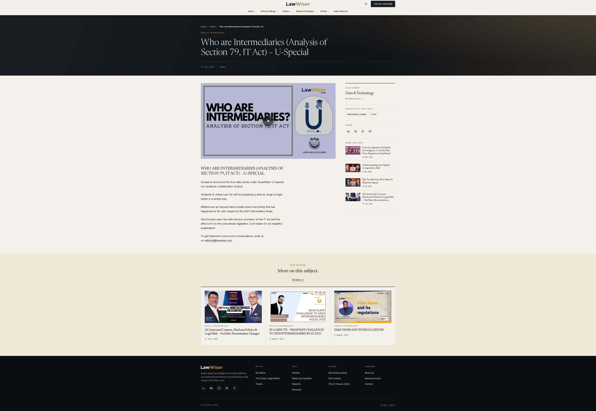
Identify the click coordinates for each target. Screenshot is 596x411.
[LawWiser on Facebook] (226, 388)
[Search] (366, 4)
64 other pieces (354, 98)
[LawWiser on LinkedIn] (203, 388)
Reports (296, 384)
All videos (260, 372)
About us (369, 372)
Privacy (384, 405)
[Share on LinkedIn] (348, 131)
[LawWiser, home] (298, 4)
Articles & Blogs (268, 11)
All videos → (298, 279)
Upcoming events (337, 372)
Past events (334, 378)
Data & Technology (213, 33)
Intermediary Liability (356, 114)
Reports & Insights (305, 11)
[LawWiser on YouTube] (211, 388)
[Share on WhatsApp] (363, 131)
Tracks (259, 384)
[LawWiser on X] (234, 388)
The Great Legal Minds (267, 378)
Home (203, 26)
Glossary (296, 389)
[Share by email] (370, 131)
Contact (369, 384)
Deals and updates (302, 378)
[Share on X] (356, 131)
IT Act (373, 114)
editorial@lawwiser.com (218, 240)
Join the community (383, 4)
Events (324, 11)
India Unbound (341, 11)
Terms (392, 405)
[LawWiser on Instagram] (219, 388)
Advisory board (373, 378)
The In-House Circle (339, 384)
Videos (286, 11)
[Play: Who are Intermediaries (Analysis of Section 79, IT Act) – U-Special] (268, 121)
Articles (296, 372)
